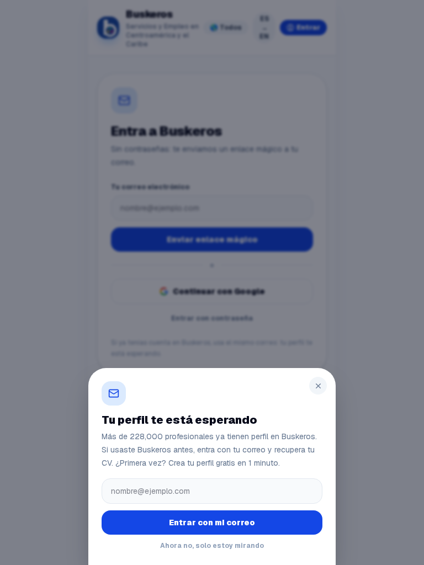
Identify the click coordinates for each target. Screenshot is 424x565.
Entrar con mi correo (212, 522)
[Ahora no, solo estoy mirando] (212, 282)
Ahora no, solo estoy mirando (212, 545)
